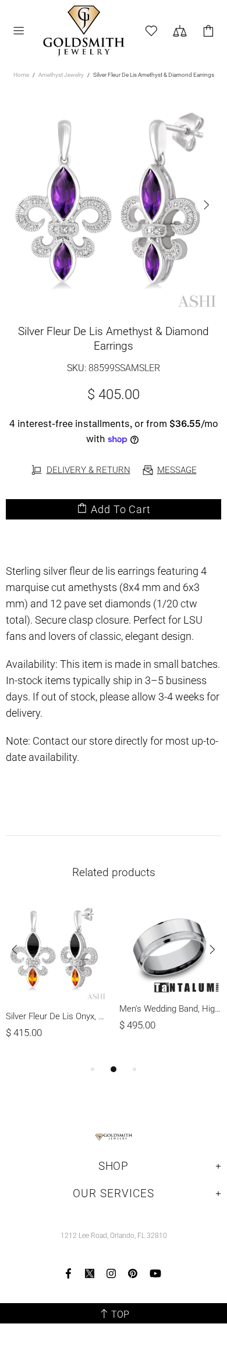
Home (21, 75)
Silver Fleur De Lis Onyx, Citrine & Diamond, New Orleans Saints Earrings (57, 1016)
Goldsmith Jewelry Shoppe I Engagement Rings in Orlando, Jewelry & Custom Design (83, 31)
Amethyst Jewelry (61, 75)
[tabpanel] (57, 981)
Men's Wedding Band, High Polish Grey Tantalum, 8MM (170, 1009)
